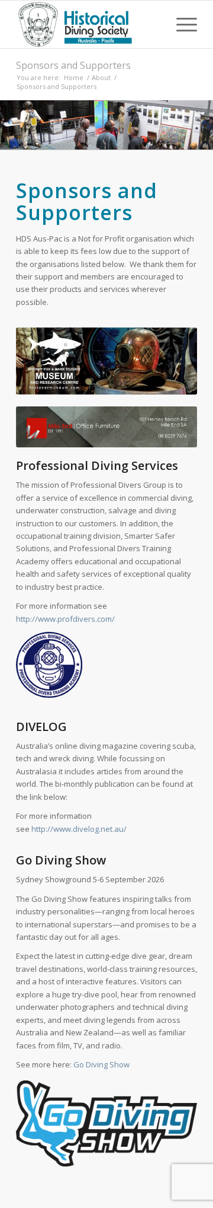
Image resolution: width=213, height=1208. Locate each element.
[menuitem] (152, 24)
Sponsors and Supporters (73, 65)
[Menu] (180, 24)
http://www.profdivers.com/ (65, 618)
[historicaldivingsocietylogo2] (88, 24)
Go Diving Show (101, 1064)
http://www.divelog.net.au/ (79, 829)
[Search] (152, 24)
